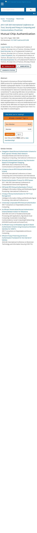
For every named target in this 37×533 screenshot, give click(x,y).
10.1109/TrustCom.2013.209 (20, 40)
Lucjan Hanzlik (5, 47)
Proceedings (10, 19)
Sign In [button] (25, 118)
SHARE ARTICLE (24, 66)
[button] (34, 14)
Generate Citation (8, 70)
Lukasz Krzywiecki (6, 55)
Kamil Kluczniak (6, 51)
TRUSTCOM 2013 (8, 21)
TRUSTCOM (20, 19)
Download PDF (9, 66)
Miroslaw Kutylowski (7, 60)
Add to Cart (9, 134)
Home (3, 19)
